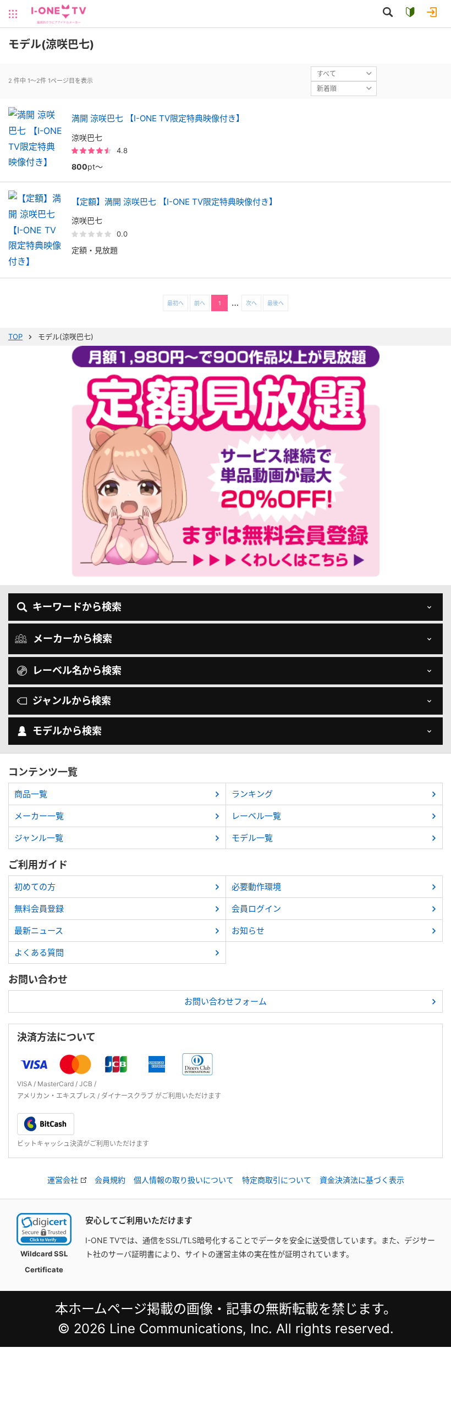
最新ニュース (38, 930)
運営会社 (62, 1180)
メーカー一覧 (39, 816)
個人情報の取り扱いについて (184, 1180)
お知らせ (248, 930)
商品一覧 (30, 794)
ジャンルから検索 (71, 700)
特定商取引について (276, 1180)
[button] (44, 1229)
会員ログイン (256, 908)
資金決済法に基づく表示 (362, 1180)
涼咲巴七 (87, 137)
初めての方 (35, 886)
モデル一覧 (252, 838)
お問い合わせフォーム (225, 1001)
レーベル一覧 (256, 816)
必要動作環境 (256, 886)
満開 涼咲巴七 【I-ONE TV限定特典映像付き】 (158, 118)
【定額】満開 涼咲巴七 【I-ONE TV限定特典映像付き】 (174, 201)
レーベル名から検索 (77, 670)
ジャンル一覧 (38, 838)
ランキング (252, 794)
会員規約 (110, 1180)
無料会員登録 (39, 908)
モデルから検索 (67, 731)
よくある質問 (39, 952)
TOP (15, 336)
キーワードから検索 (77, 607)
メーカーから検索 (72, 638)
